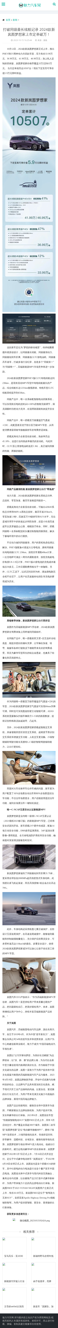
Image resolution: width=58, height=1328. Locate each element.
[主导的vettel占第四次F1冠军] (14, 1296)
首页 (8, 19)
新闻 (15, 19)
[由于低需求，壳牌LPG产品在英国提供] (43, 1270)
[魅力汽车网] (30, 5)
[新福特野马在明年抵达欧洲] (43, 1245)
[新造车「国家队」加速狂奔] (43, 1296)
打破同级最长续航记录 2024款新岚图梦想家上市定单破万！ (29, 32)
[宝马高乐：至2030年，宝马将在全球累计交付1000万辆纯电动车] (14, 1245)
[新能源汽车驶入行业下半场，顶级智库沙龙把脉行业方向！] (14, 1270)
